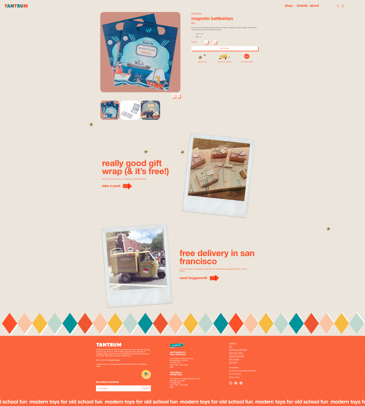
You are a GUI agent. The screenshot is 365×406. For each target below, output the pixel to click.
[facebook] (236, 384)
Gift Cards (234, 360)
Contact (233, 344)
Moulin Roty (196, 13)
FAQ (230, 347)
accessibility (233, 368)
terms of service (235, 374)
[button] (338, 6)
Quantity (194, 42)
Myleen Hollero (114, 360)
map (171, 367)
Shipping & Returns (238, 350)
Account (233, 363)
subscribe (145, 388)
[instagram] (230, 384)
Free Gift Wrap (236, 353)
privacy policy (234, 377)
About (314, 6)
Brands (302, 6)
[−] (206, 42)
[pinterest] (241, 384)
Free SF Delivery (236, 356)
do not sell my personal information (242, 371)
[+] (215, 42)
